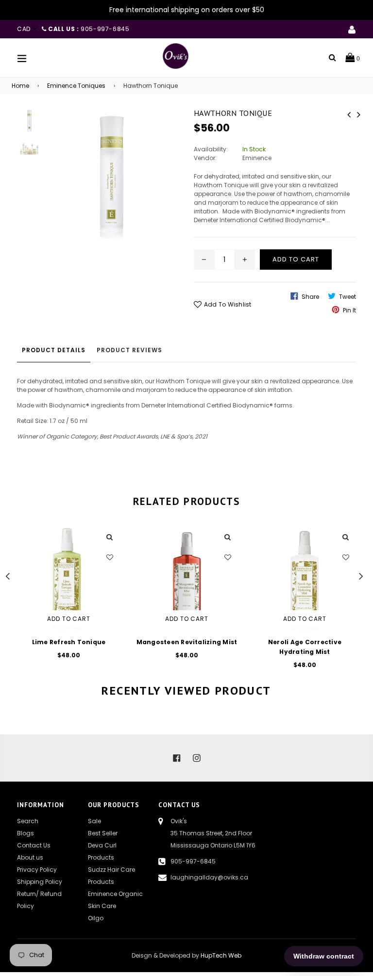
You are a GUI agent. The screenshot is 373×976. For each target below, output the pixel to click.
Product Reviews (129, 350)
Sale (94, 821)
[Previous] (349, 113)
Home (20, 85)
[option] (61, 599)
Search (27, 821)
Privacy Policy (37, 869)
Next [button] (361, 575)
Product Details (53, 350)
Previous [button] (7, 575)
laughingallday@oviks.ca (209, 877)
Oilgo (95, 918)
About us (30, 857)
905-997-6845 (193, 861)
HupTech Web (221, 955)
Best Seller (103, 833)
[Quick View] (109, 537)
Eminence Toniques (76, 85)
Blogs (25, 833)
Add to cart (69, 619)
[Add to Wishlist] (109, 557)
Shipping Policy (39, 882)
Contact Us (34, 845)
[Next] (358, 113)
